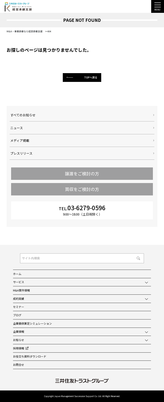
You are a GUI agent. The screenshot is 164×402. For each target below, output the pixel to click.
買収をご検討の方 (82, 189)
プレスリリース (21, 153)
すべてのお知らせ (22, 115)
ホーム (17, 274)
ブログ (17, 315)
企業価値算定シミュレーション (32, 323)
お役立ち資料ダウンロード (29, 356)
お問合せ (18, 365)
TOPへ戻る (90, 77)
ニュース (16, 128)
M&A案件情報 (21, 290)
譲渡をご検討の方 (82, 173)
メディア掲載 (19, 140)
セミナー (18, 307)
